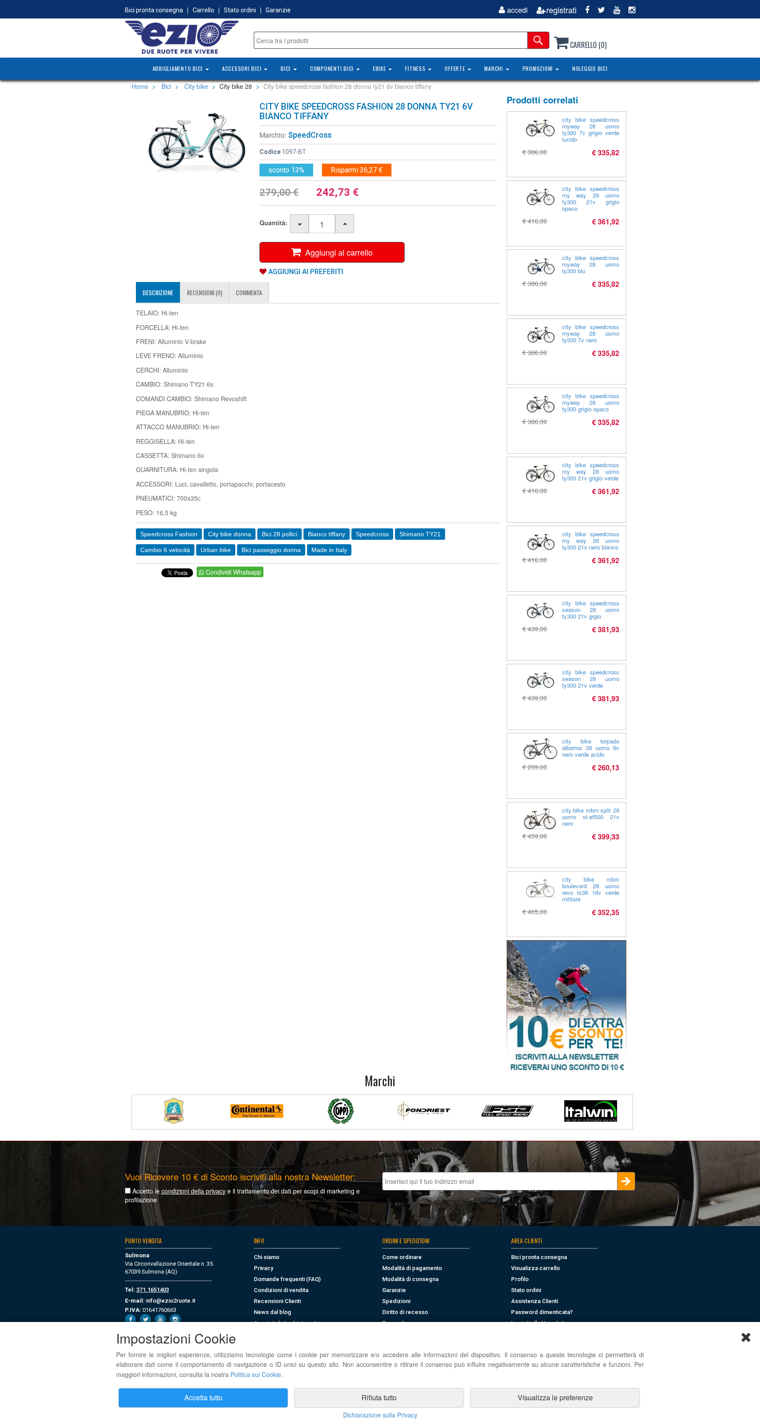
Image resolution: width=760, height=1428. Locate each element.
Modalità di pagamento (412, 1268)
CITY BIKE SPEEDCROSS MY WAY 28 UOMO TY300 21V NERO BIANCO (591, 540)
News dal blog (272, 1312)
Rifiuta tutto (379, 1397)
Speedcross (372, 534)
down (299, 224)
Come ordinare (402, 1257)
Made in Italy (329, 549)
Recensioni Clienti (277, 1301)
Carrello (203, 10)
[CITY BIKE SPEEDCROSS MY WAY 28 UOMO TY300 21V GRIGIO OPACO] (540, 197)
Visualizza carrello (535, 1268)
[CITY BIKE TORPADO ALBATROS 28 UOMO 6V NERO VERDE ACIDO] (540, 748)
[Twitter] (598, 9)
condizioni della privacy (193, 1190)
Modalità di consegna (410, 1279)
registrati (561, 9)
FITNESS (416, 68)
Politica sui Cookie (255, 1374)
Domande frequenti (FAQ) (287, 1279)
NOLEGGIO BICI (590, 68)
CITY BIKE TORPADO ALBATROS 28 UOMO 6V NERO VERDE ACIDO (591, 747)
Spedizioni (396, 1301)
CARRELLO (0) (587, 45)
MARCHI (494, 68)
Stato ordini (240, 10)
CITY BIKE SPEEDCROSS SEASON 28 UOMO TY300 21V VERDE (591, 678)
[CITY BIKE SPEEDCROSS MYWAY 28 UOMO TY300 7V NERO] (540, 335)
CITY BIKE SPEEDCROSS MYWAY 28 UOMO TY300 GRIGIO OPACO (591, 402)
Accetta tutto (203, 1397)
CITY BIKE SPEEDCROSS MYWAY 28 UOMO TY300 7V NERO (591, 333)
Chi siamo (266, 1257)
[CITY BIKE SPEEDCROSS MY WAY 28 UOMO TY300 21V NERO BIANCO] (540, 542)
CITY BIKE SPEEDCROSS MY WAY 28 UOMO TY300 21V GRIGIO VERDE (591, 471)
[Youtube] (613, 9)
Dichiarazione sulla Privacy (380, 1414)
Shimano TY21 (420, 534)
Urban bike (216, 549)
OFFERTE (456, 68)
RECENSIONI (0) (204, 292)
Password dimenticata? (542, 1312)
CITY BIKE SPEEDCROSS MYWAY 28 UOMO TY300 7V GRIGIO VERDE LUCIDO (591, 129)
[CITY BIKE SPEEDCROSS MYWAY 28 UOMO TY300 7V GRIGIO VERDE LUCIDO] (540, 127)
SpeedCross (310, 134)
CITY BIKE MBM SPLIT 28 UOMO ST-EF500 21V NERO (591, 817)
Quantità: (273, 223)
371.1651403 (152, 1289)
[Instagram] (628, 9)
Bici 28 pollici (279, 534)
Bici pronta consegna (154, 10)
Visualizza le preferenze (555, 1397)
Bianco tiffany (326, 534)
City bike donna (229, 534)
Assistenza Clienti (534, 1301)
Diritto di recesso (405, 1312)
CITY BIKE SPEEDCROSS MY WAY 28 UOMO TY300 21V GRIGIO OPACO (591, 198)
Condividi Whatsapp (232, 572)
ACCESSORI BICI (242, 68)
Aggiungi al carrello (337, 252)
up (345, 224)
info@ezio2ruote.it (170, 1300)
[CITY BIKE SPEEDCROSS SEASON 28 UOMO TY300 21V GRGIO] (540, 611)
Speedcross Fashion (168, 534)
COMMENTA (249, 292)
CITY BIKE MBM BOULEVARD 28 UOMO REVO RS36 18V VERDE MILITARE (591, 889)
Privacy (263, 1268)
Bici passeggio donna (271, 549)
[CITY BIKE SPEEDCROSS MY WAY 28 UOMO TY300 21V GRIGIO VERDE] (540, 473)
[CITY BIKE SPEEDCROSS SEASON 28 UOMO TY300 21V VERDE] (540, 680)
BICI (286, 68)
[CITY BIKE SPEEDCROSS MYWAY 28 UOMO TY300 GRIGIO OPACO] (540, 404)
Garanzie (278, 10)
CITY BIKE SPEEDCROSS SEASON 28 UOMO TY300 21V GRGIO (591, 609)
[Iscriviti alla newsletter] (566, 1006)
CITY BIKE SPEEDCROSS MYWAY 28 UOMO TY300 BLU (591, 264)
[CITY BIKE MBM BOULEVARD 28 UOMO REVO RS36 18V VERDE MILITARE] (540, 889)
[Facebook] (583, 9)
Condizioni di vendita (281, 1290)
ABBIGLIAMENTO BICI (179, 68)
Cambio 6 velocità (165, 549)
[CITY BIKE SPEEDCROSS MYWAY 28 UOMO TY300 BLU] (540, 266)
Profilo (520, 1279)
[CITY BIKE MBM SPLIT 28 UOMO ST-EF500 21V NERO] (540, 819)
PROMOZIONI (538, 68)
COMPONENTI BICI (332, 68)
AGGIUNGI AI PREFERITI (305, 271)
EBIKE (380, 68)
